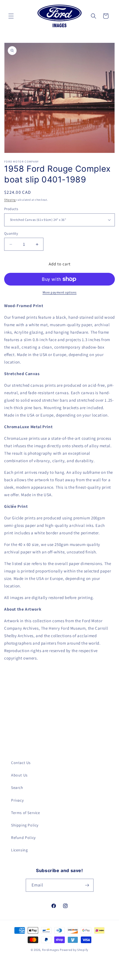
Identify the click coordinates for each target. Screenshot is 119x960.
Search (17, 787)
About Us (19, 775)
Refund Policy (23, 837)
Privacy (17, 800)
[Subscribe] (87, 885)
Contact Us (21, 762)
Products (11, 208)
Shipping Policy (24, 825)
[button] (11, 16)
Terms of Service (25, 812)
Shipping (10, 200)
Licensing (19, 849)
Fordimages (50, 950)
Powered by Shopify (74, 950)
